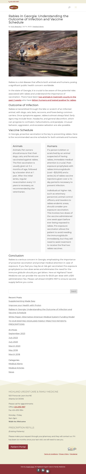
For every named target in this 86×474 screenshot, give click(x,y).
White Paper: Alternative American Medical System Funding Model (42, 317)
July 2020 (13, 342)
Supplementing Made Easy (22, 301)
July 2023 (13, 338)
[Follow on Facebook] (38, 470)
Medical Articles (16, 368)
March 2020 (14, 346)
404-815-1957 (19, 407)
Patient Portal (18, 447)
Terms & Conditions (51, 454)
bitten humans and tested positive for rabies (54, 100)
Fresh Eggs (30, 467)
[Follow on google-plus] (48, 471)
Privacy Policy (64, 454)
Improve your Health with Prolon (25, 305)
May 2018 (13, 350)
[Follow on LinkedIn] (43, 470)
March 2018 (14, 354)
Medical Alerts (38, 27)
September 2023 (17, 333)
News (11, 372)
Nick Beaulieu (16, 27)
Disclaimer (73, 454)
